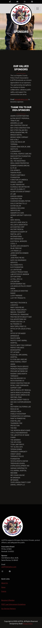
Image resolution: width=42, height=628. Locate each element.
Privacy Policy (28, 624)
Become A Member (8, 600)
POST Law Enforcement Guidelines (13, 604)
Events (3, 591)
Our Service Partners (8, 609)
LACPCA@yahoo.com (8, 567)
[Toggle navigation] (37, 8)
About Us (4, 583)
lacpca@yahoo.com (21, 99)
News (3, 587)
